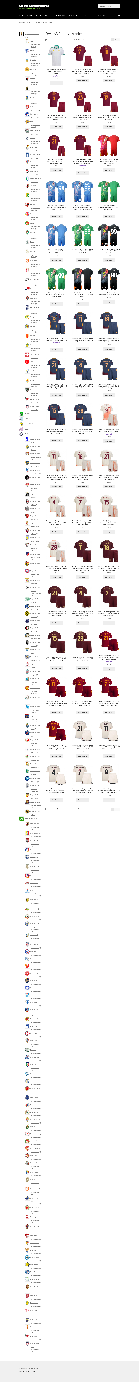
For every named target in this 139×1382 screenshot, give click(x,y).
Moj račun (48, 15)
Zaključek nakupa (60, 15)
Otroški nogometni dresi (34, 6)
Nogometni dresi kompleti (27, 1371)
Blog (84, 15)
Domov (21, 15)
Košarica (39, 15)
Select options (56, 83)
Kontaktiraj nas (74, 15)
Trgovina (30, 15)
